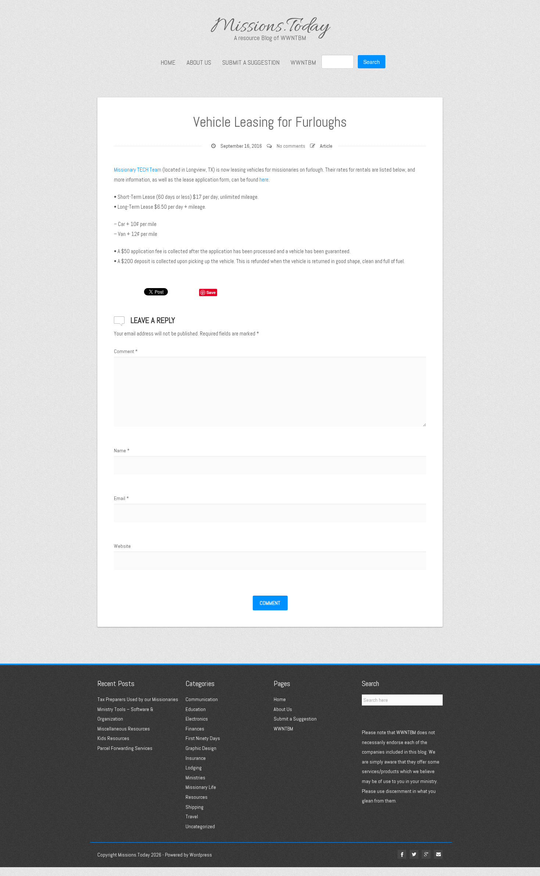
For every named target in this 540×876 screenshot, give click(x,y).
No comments (291, 146)
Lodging (194, 767)
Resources (197, 797)
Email (121, 498)
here (264, 179)
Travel (192, 816)
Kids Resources (113, 738)
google (426, 854)
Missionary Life (201, 787)
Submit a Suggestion (251, 62)
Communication (202, 699)
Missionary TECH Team (137, 169)
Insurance (196, 758)
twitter (414, 854)
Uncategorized (200, 826)
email (438, 854)
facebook (401, 854)
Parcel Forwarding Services (124, 748)
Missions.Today (270, 27)
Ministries (195, 777)
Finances (195, 728)
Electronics (197, 718)
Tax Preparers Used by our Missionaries (137, 699)
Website (122, 546)
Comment (126, 351)
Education (196, 709)
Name (122, 450)
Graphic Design (201, 748)
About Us (199, 62)
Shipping (195, 807)
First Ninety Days (203, 738)
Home (168, 62)
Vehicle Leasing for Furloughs (270, 122)
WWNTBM (303, 62)
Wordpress (201, 854)
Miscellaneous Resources (123, 728)
